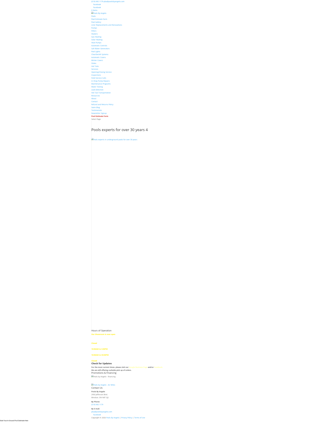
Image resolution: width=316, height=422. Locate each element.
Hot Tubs (95, 66)
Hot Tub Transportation (101, 92)
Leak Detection (97, 90)
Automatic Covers (98, 57)
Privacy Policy (126, 417)
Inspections (96, 75)
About (93, 98)
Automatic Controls (99, 45)
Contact (94, 101)
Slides (93, 63)
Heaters (94, 34)
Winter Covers (97, 60)
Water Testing (97, 87)
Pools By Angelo (112, 417)
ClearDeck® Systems (99, 54)
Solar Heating (96, 39)
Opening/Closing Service (101, 72)
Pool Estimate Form (99, 19)
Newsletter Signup (99, 113)
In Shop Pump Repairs (100, 81)
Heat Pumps (96, 42)
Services (94, 69)
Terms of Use (139, 417)
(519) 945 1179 (97, 1)
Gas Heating (96, 37)
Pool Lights (95, 51)
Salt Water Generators (100, 48)
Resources (95, 95)
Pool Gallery (96, 22)
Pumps (94, 28)
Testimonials (96, 110)
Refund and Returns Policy (102, 104)
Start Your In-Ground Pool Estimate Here (14, 421)
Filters (93, 31)
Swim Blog (95, 107)
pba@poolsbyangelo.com (101, 412)
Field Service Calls (98, 78)
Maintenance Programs (101, 84)
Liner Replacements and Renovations (106, 25)
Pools (93, 16)
